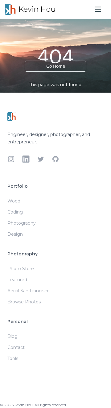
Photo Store (20, 268)
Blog (12, 336)
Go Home (55, 66)
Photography (21, 223)
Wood (13, 201)
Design (15, 234)
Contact (16, 347)
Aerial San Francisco (28, 291)
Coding (15, 212)
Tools (12, 358)
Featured (17, 279)
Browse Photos (24, 302)
